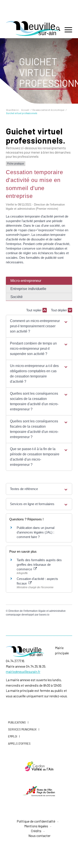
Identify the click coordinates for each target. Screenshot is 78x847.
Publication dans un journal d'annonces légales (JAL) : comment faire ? (35, 532)
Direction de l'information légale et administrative (37, 610)
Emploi (12, 736)
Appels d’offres (19, 743)
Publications (17, 722)
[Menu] (66, 29)
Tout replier (34, 310)
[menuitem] (56, 29)
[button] (39, 326)
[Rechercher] (56, 29)
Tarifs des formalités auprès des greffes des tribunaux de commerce (39, 564)
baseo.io (44, 614)
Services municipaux (22, 729)
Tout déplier (59, 310)
